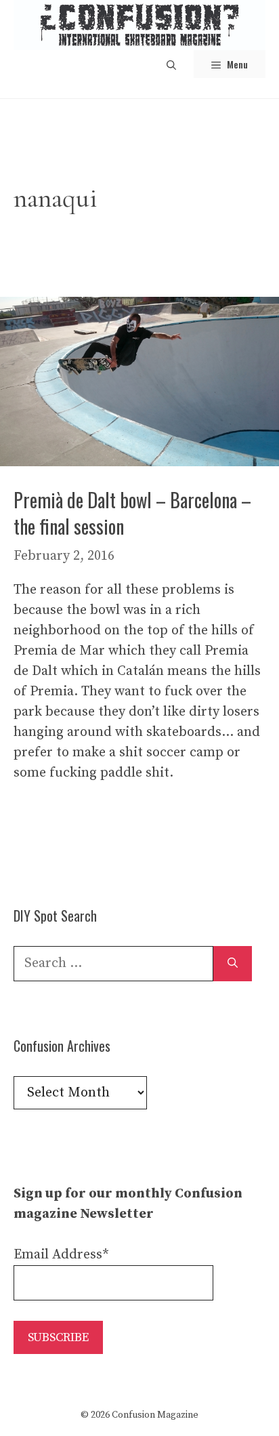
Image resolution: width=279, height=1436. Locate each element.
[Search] (232, 963)
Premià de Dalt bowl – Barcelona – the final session (132, 513)
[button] (171, 64)
